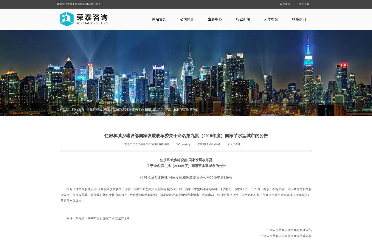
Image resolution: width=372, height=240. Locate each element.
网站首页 (159, 19)
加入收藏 (304, 3)
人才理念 (271, 19)
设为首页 (285, 3)
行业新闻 (243, 19)
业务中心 (215, 19)
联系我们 (299, 19)
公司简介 (187, 19)
